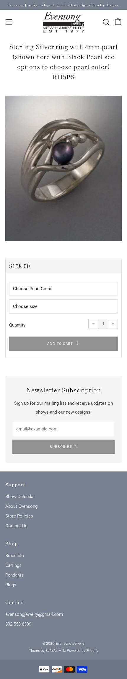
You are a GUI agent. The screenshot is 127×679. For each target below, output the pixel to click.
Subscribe (61, 446)
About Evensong (21, 506)
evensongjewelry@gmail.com (34, 614)
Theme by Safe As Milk (47, 651)
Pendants (14, 575)
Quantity (17, 325)
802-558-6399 (18, 624)
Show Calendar (20, 496)
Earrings (13, 565)
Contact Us (16, 525)
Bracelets (14, 555)
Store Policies (19, 516)
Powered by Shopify (82, 651)
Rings (10, 584)
